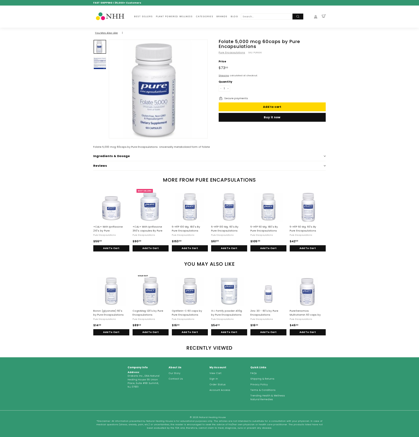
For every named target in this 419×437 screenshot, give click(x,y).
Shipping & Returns (262, 378)
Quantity (225, 82)
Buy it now (272, 117)
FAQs (253, 373)
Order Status (218, 384)
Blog (234, 16)
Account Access (220, 390)
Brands (222, 16)
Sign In (214, 378)
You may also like (106, 33)
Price (222, 61)
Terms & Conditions (263, 390)
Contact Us (176, 378)
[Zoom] (158, 89)
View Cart (216, 373)
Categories (204, 16)
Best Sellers (143, 16)
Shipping (224, 75)
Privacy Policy (259, 384)
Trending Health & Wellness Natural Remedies (267, 397)
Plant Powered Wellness (174, 16)
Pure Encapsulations (232, 52)
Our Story (175, 373)
